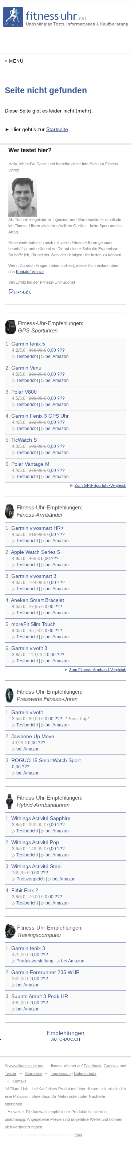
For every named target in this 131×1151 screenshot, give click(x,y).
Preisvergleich (30, 878)
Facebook (93, 1066)
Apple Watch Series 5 (35, 552)
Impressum (61, 1073)
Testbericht (27, 356)
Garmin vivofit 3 (29, 648)
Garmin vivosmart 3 (33, 576)
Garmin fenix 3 (28, 948)
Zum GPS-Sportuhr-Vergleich (100, 485)
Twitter (10, 1073)
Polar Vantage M (30, 464)
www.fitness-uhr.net (26, 1066)
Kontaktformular (30, 271)
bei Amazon (57, 356)
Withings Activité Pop (35, 842)
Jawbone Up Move (32, 736)
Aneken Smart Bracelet (37, 600)
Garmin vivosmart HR (37, 528)
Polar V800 (24, 392)
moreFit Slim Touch (33, 624)
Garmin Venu (26, 368)
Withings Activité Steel (36, 866)
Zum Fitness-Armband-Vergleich (97, 669)
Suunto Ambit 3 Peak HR (39, 996)
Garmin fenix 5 (28, 344)
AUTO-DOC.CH (65, 1039)
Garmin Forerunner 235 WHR (45, 972)
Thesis (78, 1134)
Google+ (111, 1066)
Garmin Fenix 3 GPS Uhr (40, 416)
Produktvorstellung (34, 960)
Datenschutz (85, 1073)
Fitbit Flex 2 (24, 890)
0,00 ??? (56, 350)
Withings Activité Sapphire (41, 818)
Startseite (57, 129)
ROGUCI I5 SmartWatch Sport (46, 760)
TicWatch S (24, 440)
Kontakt (19, 1081)
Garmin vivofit (27, 712)
